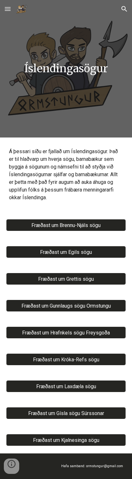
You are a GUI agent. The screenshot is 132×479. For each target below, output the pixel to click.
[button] (7, 9)
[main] (66, 69)
